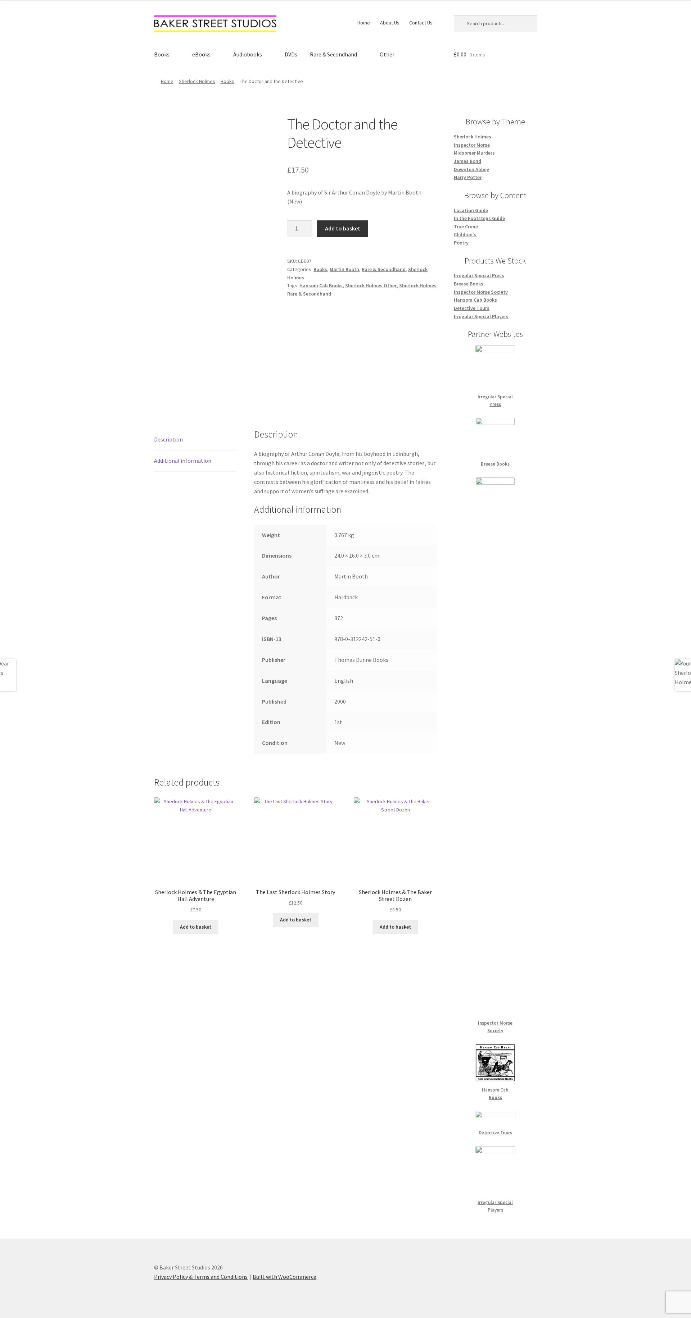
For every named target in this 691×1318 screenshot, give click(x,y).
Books (162, 54)
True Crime (466, 226)
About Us (389, 22)
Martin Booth (344, 269)
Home (363, 22)
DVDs (291, 54)
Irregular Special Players (481, 316)
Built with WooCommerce (284, 1276)
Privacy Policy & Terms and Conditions (201, 1276)
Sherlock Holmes (197, 81)
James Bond (467, 161)
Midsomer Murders (474, 153)
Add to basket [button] (195, 927)
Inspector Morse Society (481, 292)
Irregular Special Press (479, 275)
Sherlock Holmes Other (371, 285)
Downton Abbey (471, 169)
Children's (465, 234)
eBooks (201, 54)
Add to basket (342, 228)
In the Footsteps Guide (479, 218)
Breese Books (468, 283)
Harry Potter (468, 177)
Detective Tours (471, 308)
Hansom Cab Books (321, 285)
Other (387, 54)
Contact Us (421, 22)
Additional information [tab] (182, 460)
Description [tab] (168, 439)
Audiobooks (247, 54)
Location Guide (471, 210)
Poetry (461, 242)
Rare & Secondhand (333, 54)
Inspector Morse (472, 145)
